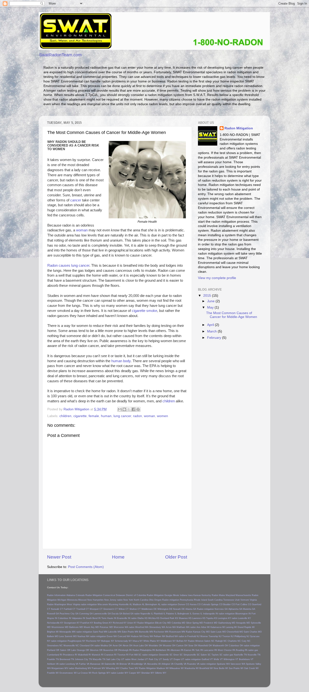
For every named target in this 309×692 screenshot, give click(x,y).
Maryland (230, 595)
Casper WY (134, 673)
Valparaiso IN (78, 618)
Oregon (158, 600)
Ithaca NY (138, 641)
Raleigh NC (221, 641)
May (211, 307)
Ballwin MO (52, 636)
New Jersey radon (113, 600)
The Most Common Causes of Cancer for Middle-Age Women (231, 315)
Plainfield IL (159, 613)
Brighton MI (53, 632)
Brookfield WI (206, 668)
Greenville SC (166, 655)
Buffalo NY (181, 641)
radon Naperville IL (143, 613)
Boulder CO (229, 604)
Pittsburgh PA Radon (128, 650)
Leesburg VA (72, 664)
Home (118, 556)
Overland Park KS (169, 618)
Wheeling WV (112, 668)
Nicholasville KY (55, 623)
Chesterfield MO (235, 632)
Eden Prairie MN (130, 632)
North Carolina (141, 600)
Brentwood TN (67, 659)
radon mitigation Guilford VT (199, 659)
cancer (75, 200)
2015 (207, 295)
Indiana (183, 595)
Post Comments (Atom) (86, 567)
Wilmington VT (231, 659)
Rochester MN (161, 632)
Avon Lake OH (140, 645)
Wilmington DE (164, 609)
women (162, 416)
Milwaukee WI (176, 668)
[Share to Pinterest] (138, 409)
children (168, 401)
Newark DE (179, 609)
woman (82, 230)
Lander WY (122, 673)
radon (137, 416)
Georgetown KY (72, 623)
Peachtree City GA (69, 613)
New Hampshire (95, 600)
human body (121, 361)
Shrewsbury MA (157, 627)
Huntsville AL (125, 604)
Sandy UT (168, 659)
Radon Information (56, 595)
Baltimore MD (76, 627)
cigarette (80, 416)
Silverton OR (96, 650)
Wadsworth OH (220, 645)
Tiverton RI (123, 655)
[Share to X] (128, 409)
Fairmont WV (98, 668)
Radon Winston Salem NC (201, 641)
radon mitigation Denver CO (175, 604)
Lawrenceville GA (102, 613)
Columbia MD (178, 623)
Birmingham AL (153, 604)
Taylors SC (217, 655)
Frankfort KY (86, 623)
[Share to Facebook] (133, 409)
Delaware (120, 595)
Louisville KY (244, 618)
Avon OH (117, 645)
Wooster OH (169, 645)
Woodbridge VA (138, 664)
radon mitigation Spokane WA (215, 664)
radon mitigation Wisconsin (94, 604)
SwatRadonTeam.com (60, 54)
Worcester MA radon (124, 627)
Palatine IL (171, 613)
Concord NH (124, 636)
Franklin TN (53, 659)
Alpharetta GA (235, 609)
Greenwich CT (110, 609)
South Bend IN (93, 618)
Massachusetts (243, 595)
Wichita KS (153, 618)
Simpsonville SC (191, 655)
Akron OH (128, 645)
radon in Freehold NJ (189, 636)
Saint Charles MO (253, 632)
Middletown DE (149, 609)
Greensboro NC (55, 645)
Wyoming (113, 604)
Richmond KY (119, 623)
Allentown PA (176, 650)
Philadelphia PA (147, 650)
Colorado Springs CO (212, 604)
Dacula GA (117, 613)
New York (128, 600)
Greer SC (178, 655)
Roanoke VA (193, 664)
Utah (237, 600)
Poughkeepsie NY (76, 641)
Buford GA (128, 613)
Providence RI (70, 655)
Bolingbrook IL (184, 613)
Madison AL (139, 604)
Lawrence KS (198, 618)
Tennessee (228, 600)
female (94, 416)
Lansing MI (231, 627)
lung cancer (122, 416)
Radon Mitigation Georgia (159, 595)
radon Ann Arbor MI (200, 627)
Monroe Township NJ (211, 636)
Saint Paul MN (100, 632)
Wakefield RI (84, 655)
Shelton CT (135, 609)
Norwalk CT (57, 609)
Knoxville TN (254, 655)
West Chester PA (226, 650)
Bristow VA (124, 664)
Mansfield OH (205, 645)
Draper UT (179, 659)
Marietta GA (249, 609)
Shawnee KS (185, 618)
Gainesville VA (112, 664)
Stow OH (192, 645)
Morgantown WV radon (62, 668)
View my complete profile (217, 278)
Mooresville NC (71, 645)
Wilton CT (124, 609)
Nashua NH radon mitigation (91, 636)
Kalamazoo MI (218, 627)
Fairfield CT (70, 609)
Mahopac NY (107, 641)
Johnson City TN (83, 659)
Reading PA (241, 650)
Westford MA (141, 627)
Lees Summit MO (68, 636)
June (211, 301)
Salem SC (206, 655)
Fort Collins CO (243, 604)
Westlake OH (155, 645)
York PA (199, 650)
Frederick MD (211, 623)
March (212, 331)
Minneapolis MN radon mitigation (75, 632)
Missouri (82, 600)
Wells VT (218, 659)
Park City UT (155, 659)
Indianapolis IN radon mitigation (219, 613)
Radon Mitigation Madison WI (154, 668)
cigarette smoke (144, 311)
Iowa (190, 595)
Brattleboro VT (246, 659)
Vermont (244, 600)
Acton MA (171, 627)
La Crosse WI (84, 673)
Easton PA (189, 650)
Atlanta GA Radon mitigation (199, 609)
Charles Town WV (129, 668)
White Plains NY (151, 641)
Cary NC (246, 641)
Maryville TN (99, 659)
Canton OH (182, 645)
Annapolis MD (243, 623)
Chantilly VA (180, 664)
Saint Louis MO (218, 632)
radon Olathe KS (139, 618)
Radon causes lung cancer (68, 265)
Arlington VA (168, 664)
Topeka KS (211, 618)
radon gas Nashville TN (235, 655)
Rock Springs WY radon (104, 673)
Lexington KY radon (227, 618)
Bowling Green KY (103, 623)
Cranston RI (110, 655)
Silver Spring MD (194, 623)
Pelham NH (159, 636)
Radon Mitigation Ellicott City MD (154, 623)
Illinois (176, 595)
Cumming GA (86, 613)
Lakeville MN (114, 632)
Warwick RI (98, 655)
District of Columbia (136, 595)
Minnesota (72, 600)
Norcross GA (221, 609)
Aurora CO (195, 604)
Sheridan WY (147, 673)
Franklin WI (53, 673)
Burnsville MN (146, 632)
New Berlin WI (221, 668)
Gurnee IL (197, 613)
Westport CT (96, 609)
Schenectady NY (123, 641)
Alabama (70, 595)
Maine (222, 595)
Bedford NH (172, 636)
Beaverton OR (110, 650)
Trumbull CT (82, 609)
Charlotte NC (234, 641)
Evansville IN (123, 618)
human (106, 416)
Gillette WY (160, 673)
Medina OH (106, 645)
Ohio (151, 600)
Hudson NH (137, 636)
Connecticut (109, 595)
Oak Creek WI (251, 668)
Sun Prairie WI (236, 668)
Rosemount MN (177, 632)
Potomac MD (106, 627)
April (211, 325)
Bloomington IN (243, 613)
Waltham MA (183, 627)
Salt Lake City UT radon (118, 659)
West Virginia (73, 604)
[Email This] (119, 409)
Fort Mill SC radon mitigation (143, 655)
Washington (60, 604)
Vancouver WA (238, 664)
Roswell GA (53, 613)
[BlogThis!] (124, 409)
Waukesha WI (191, 668)
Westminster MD (60, 627)
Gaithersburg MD (226, 623)
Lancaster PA (210, 650)
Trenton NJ (228, 636)
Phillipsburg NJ (241, 636)
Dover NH (112, 636)
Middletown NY (168, 641)
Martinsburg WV (83, 668)
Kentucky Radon (210, 595)
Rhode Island (200, 600)
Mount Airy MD (91, 627)
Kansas (197, 595)
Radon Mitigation (239, 128)
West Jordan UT (139, 659)
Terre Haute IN (108, 618)
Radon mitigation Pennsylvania (177, 600)
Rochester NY (93, 641)
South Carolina (215, 600)
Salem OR (65, 650)
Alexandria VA (154, 664)
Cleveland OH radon (90, 645)
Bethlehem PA (163, 650)
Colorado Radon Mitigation (89, 595)
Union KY (132, 623)
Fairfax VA (84, 664)
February (214, 337)
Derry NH (148, 636)
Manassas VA (97, 664)
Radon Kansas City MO (198, 632)
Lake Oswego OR (80, 650)
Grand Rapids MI (246, 627)
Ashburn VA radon (56, 664)
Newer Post (59, 556)
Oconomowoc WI (68, 673)
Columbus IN (64, 618)
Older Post (176, 556)
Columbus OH (236, 645)
